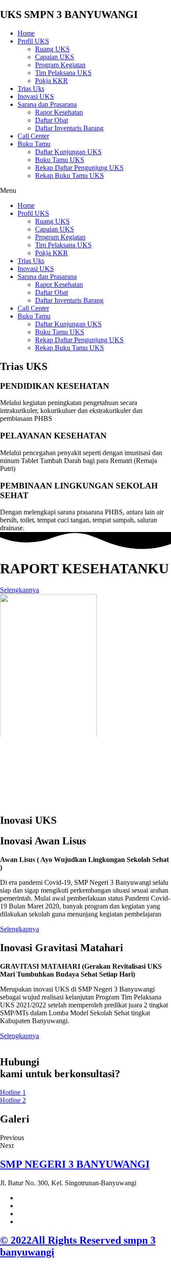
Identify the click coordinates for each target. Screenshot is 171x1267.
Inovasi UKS (36, 96)
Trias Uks (31, 88)
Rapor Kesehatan (59, 112)
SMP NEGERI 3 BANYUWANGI (75, 1164)
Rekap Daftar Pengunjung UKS (79, 167)
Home (26, 33)
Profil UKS (33, 41)
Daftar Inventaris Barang (69, 128)
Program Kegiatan (60, 65)
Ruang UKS (52, 49)
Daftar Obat (51, 120)
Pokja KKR (51, 80)
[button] (85, 191)
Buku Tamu (34, 144)
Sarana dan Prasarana (47, 104)
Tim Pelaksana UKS (63, 72)
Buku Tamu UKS (59, 159)
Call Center (33, 136)
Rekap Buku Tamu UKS (69, 175)
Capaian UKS (54, 57)
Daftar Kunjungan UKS (68, 152)
